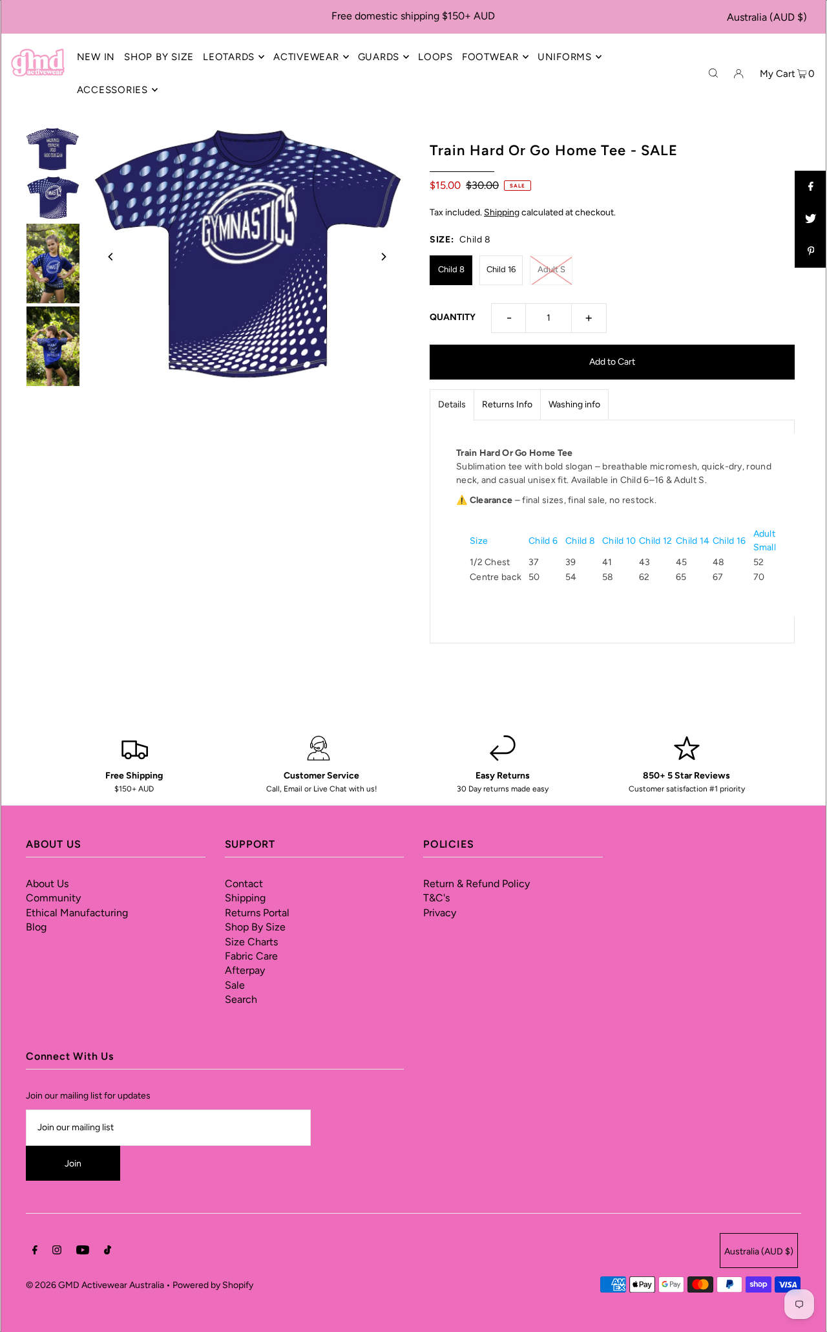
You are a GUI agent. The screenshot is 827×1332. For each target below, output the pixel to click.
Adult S (551, 269)
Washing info (574, 404)
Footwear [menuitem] (490, 57)
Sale (235, 985)
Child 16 (501, 269)
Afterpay (245, 970)
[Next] (383, 256)
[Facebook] (34, 1252)
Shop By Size (255, 927)
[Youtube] (82, 1252)
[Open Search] (713, 73)
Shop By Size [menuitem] (159, 57)
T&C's (436, 898)
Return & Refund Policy (476, 883)
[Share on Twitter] (811, 219)
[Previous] (111, 256)
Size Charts (251, 942)
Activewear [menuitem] (306, 57)
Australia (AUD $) (767, 17)
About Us (47, 883)
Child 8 (451, 269)
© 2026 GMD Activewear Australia (95, 1285)
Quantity (453, 317)
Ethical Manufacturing (77, 913)
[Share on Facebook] (811, 187)
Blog (36, 927)
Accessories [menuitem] (112, 90)
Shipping (501, 212)
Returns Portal (257, 913)
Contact (244, 883)
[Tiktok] (107, 1252)
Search (241, 999)
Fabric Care (251, 956)
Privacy (439, 913)
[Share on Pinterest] (811, 251)
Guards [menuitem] (379, 57)
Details (452, 404)
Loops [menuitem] (435, 57)
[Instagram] (56, 1252)
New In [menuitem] (96, 57)
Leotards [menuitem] (229, 57)
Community (53, 898)
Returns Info (507, 404)
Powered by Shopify (213, 1285)
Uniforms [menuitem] (565, 57)
